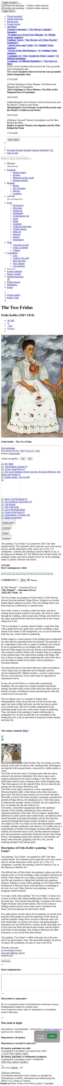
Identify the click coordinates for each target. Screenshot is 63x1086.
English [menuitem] (19, 150)
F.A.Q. (9, 1081)
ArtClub (15, 197)
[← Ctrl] (15, 477)
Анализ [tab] (11, 328)
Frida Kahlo (14, 453)
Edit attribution (8, 448)
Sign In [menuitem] (10, 153)
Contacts (26, 1081)
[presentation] (34, 331)
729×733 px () (30, 451)
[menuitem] (51, 150)
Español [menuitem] (27, 150)
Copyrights (48, 1083)
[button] (14, 16)
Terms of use (23, 1083)
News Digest (13, 140)
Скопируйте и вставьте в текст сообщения (22, 1059)
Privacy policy (36, 1083)
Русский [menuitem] (11, 150)
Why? (26, 730)
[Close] (30, 158)
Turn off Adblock (9, 953)
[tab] (10, 320)
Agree (52, 1036)
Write (23, 580)
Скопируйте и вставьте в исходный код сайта (23, 1051)
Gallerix (14, 1067)
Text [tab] (10, 326)
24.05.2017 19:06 (9, 592)
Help (3, 1081)
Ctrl (22, 459)
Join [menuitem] (16, 153)
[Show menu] (20, 3)
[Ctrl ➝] (14, 499)
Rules (14, 1083)
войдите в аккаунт (53, 1029)
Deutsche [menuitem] (44, 150)
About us (17, 1081)
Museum (12, 164)
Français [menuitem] (35, 150)
